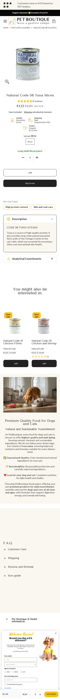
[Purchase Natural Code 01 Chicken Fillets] (15, 323)
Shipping (28, 112)
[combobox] (20, 665)
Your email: (8, 656)
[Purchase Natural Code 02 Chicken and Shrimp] (44, 323)
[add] (37, 157)
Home (5, 27)
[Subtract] (23, 157)
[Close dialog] (56, 633)
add (30, 172)
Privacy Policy (7, 688)
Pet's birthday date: (11, 676)
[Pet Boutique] (28, 21)
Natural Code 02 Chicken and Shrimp (44, 342)
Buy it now (30, 183)
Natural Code (9, 348)
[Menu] (5, 21)
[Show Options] (35, 665)
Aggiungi (51, 694)
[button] (54, 21)
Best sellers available (21, 27)
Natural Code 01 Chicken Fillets (13, 342)
